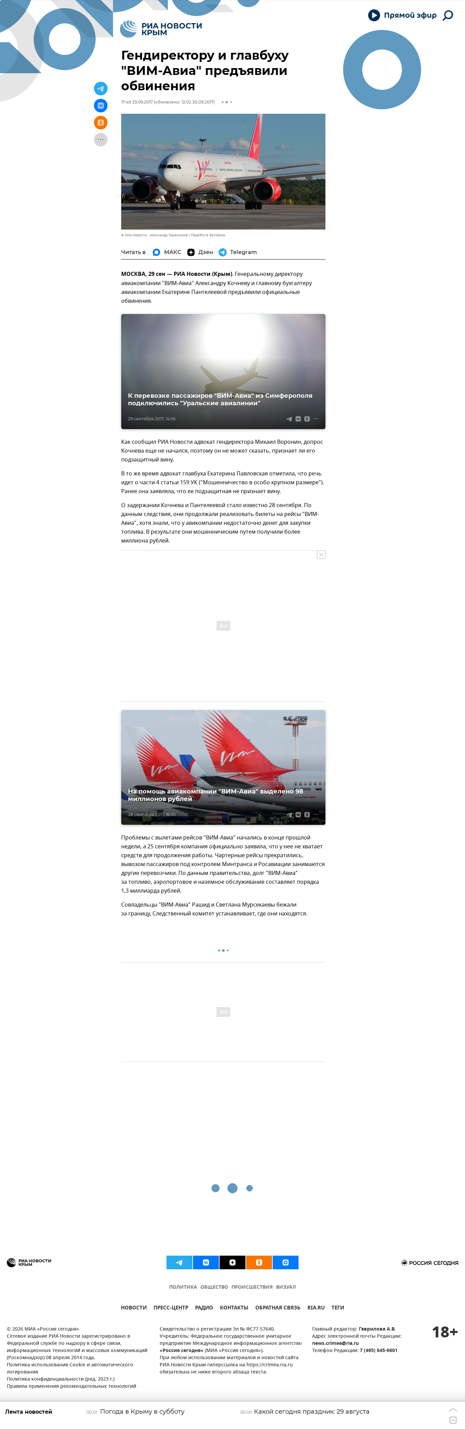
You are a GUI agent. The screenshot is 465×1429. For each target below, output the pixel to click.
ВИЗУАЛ (286, 1287)
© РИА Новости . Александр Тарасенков (154, 235)
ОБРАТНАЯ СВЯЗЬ (278, 1309)
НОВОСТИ (134, 1309)
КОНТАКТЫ (234, 1309)
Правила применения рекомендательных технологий (71, 1387)
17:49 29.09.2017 (137, 102)
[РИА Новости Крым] (161, 29)
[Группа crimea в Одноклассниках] (259, 1262)
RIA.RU (316, 1309)
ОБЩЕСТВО (214, 1287)
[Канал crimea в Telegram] (179, 1262)
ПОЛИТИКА (183, 1287)
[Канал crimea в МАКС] (286, 1262)
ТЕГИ (338, 1309)
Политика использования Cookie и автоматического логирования (70, 1368)
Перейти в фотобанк (208, 235)
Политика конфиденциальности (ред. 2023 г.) (60, 1379)
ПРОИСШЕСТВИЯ (252, 1287)
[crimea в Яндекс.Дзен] (232, 1262)
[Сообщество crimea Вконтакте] (206, 1262)
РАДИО (204, 1309)
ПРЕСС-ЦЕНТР (171, 1309)
